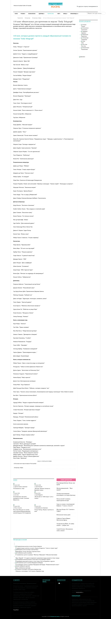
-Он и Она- (83, 46)
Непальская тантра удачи (63, 515)
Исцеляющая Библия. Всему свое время (66, 483)
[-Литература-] (85, 38)
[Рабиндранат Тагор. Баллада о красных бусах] (26, 549)
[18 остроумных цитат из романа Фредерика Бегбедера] (29, 563)
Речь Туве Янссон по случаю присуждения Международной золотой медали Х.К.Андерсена (22, 511)
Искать (96, 13)
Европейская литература (42, 508)
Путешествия (45, 593)
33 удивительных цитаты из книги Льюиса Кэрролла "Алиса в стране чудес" (36, 548)
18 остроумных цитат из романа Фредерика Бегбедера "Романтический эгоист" (37, 564)
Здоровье (44, 588)
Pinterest (16, 5)
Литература (45, 586)
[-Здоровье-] (84, 31)
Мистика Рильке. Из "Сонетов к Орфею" (65, 510)
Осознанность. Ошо (18, 488)
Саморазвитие (45, 595)
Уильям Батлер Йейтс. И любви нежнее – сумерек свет (65, 524)
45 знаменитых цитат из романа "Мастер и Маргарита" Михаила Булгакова (36, 555)
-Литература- (84, 39)
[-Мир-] (83, 41)
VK (26, 5)
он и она (17, 495)
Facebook (20, 5)
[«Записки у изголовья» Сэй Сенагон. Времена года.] (28, 569)
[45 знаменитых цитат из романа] (23, 553)
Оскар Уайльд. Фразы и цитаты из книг (44, 510)
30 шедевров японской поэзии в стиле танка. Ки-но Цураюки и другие (35, 561)
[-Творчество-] (84, 34)
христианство (39, 486)
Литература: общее (18, 467)
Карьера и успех (46, 591)
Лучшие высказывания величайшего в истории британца (66, 494)
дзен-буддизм (39, 495)
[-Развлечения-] (85, 47)
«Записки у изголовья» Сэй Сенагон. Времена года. (29, 571)
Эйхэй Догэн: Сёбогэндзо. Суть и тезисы (43, 497)
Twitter (24, 5)
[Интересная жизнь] (55, 5)
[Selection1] (82, 56)
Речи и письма (18, 508)
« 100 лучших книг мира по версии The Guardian (24, 463)
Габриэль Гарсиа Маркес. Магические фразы (64, 519)
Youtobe (29, 5)
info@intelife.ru (79, 592)
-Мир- (82, 43)
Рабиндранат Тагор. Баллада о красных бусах (27, 551)
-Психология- (84, 29)
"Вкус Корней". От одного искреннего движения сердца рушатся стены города (37, 558)
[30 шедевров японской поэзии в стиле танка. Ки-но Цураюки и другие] (32, 559)
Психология (45, 585)
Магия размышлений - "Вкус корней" (65, 489)
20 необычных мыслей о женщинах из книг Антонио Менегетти (21, 498)
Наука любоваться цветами (22, 568)
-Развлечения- (84, 49)
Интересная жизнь (55, 616)
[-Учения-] (84, 24)
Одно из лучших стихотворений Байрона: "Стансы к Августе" (65, 505)
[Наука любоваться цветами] (22, 566)
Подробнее (16, 610)
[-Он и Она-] (84, 44)
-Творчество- (84, 36)
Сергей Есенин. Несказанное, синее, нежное (65, 529)
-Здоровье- (83, 33)
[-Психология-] (85, 28)
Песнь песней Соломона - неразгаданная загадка (64, 499)
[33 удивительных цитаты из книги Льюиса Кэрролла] (28, 546)
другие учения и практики (21, 486)
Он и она (44, 590)
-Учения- (83, 26)
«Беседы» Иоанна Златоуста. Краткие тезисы (42, 489)
